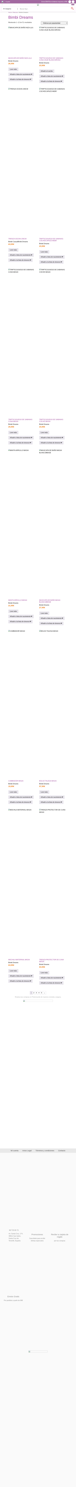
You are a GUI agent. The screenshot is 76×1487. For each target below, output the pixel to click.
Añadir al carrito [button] (47, 71)
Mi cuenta (14, 1151)
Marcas (15, 12)
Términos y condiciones (45, 1151)
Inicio (10, 12)
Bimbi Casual (13, 241)
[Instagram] (73, 1)
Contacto (61, 1151)
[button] (2, 4)
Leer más (13, 69)
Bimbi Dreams (13, 61)
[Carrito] (72, 4)
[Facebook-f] (69, 1)
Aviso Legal (27, 1151)
